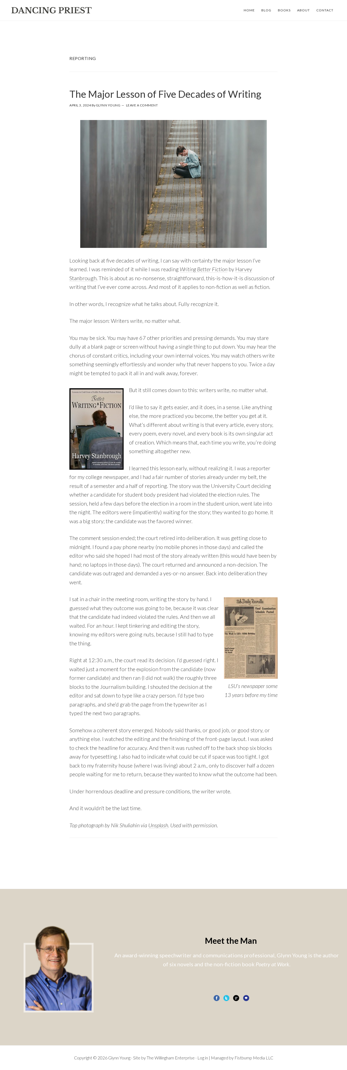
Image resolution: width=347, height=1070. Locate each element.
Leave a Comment (142, 105)
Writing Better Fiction (203, 269)
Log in (202, 1057)
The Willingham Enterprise (171, 1057)
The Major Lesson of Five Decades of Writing (165, 94)
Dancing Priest (51, 10)
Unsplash (158, 825)
